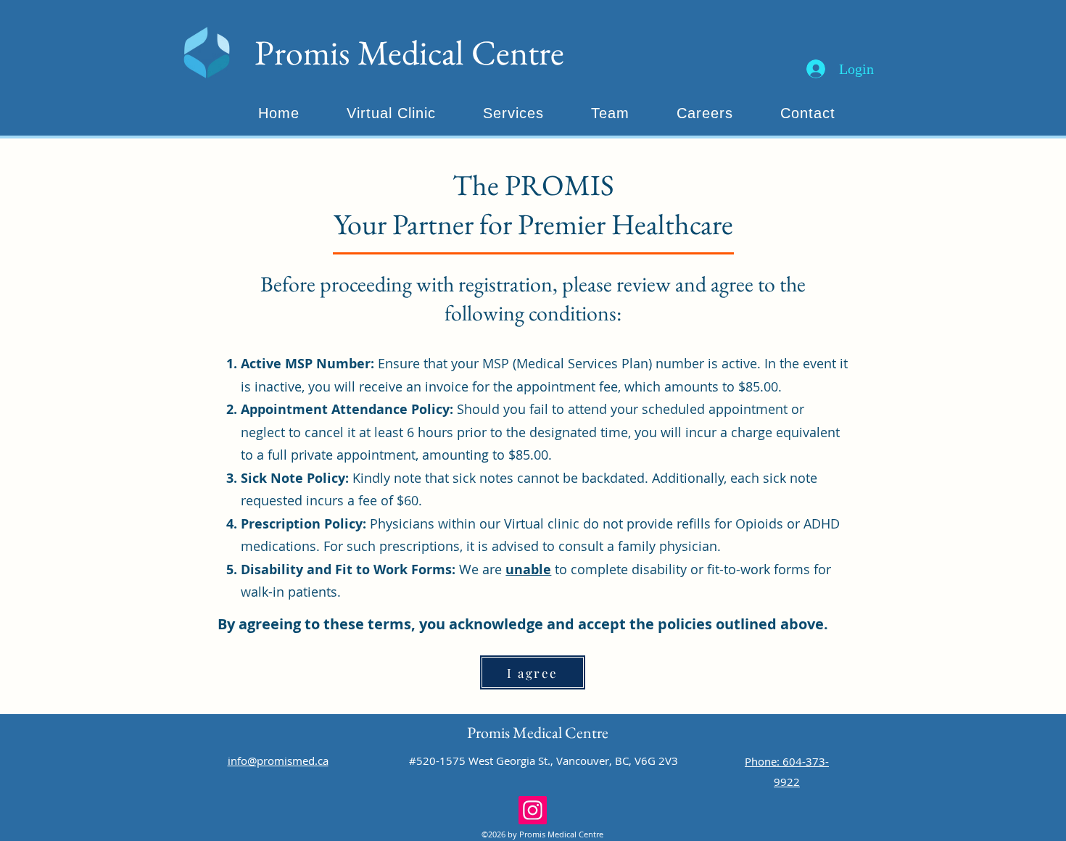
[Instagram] (532, 810)
